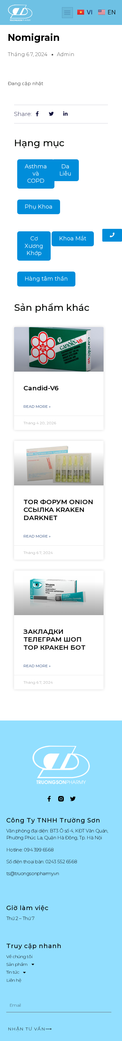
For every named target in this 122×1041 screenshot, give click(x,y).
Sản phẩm (17, 964)
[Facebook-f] (49, 799)
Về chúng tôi (19, 956)
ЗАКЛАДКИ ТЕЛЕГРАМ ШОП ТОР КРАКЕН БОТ (54, 639)
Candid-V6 (40, 388)
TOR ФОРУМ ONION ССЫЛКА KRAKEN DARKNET (58, 509)
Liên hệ (13, 980)
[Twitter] (73, 799)
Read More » (37, 406)
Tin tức (12, 972)
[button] (67, 12)
